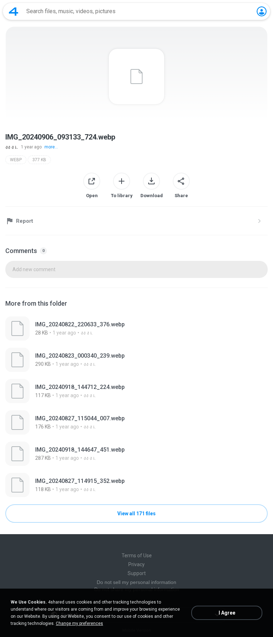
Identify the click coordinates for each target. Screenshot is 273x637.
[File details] (136, 328)
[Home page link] (13, 11)
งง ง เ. (11, 147)
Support (137, 573)
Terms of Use (137, 555)
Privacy (136, 564)
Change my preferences (79, 623)
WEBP (16, 159)
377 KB (39, 159)
